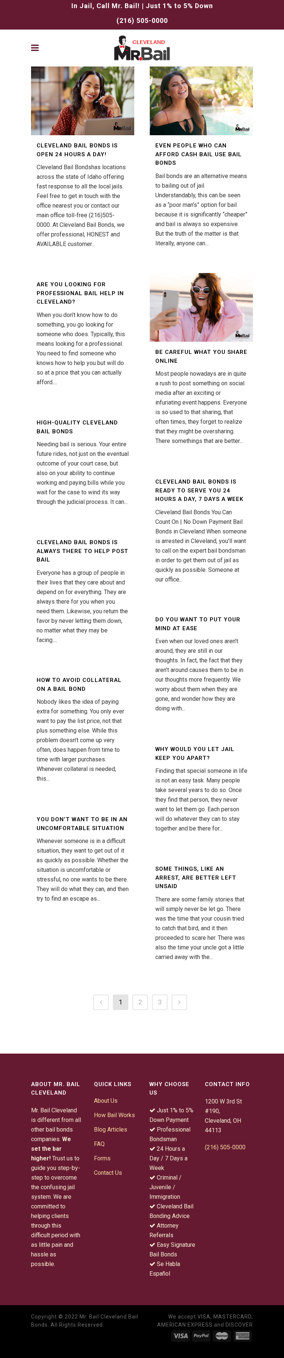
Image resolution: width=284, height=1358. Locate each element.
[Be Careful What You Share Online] (201, 307)
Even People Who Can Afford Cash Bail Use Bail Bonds (198, 154)
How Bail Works (114, 1115)
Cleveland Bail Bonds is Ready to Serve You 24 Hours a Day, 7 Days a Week (199, 490)
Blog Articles (110, 1129)
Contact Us (108, 1172)
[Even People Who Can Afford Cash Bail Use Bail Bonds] (201, 100)
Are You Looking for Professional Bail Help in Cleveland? (80, 293)
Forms (102, 1158)
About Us (106, 1100)
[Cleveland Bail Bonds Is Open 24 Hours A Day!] (82, 100)
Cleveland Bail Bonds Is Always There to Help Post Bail (82, 551)
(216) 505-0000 (142, 20)
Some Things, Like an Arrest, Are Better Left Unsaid (195, 878)
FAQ (99, 1143)
